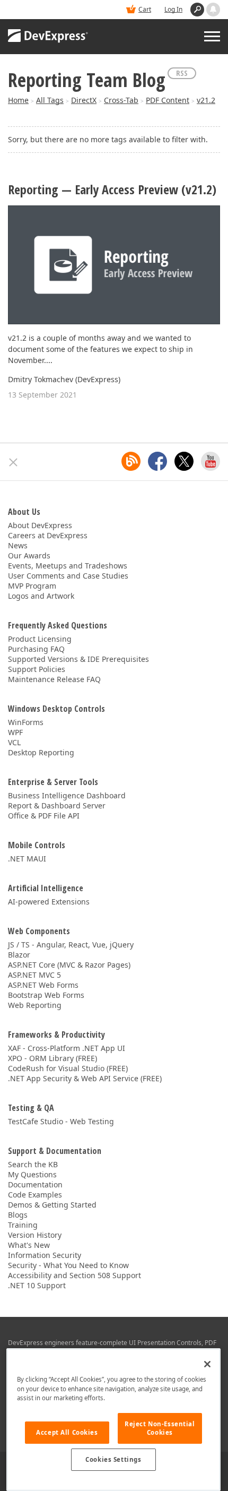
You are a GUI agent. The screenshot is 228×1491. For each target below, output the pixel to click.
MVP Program (32, 586)
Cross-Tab (121, 100)
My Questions (32, 1174)
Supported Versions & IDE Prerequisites (78, 659)
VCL (14, 742)
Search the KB (33, 1164)
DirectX (84, 100)
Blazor (19, 955)
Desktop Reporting (41, 752)
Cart (144, 9)
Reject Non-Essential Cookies (160, 1428)
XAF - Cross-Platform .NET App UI (66, 1048)
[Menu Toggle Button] (212, 36)
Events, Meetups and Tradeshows (67, 566)
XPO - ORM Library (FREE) (52, 1058)
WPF (15, 732)
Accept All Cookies (67, 1432)
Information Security (44, 1255)
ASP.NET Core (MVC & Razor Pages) (69, 965)
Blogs (18, 1215)
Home (18, 100)
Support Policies (36, 669)
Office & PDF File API (44, 816)
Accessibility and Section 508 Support (74, 1275)
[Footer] (13, 462)
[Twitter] (184, 461)
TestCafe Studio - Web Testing (61, 1121)
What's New (29, 1245)
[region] (113, 1419)
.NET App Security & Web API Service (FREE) (85, 1078)
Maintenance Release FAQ (54, 679)
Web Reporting (35, 1005)
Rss (182, 73)
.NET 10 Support (37, 1285)
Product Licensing (40, 639)
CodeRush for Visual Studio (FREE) (68, 1068)
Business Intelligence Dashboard (67, 795)
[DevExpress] (48, 36)
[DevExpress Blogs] (131, 461)
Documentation (35, 1184)
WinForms (25, 722)
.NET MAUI (27, 859)
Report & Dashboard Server (57, 805)
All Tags (50, 100)
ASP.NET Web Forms (43, 985)
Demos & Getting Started (52, 1205)
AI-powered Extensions (49, 902)
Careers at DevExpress (47, 535)
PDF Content (167, 100)
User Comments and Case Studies (68, 576)
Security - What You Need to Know (68, 1265)
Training (23, 1225)
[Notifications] (213, 9)
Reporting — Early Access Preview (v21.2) (112, 189)
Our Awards (29, 555)
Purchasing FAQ (36, 649)
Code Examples (35, 1195)
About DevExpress (40, 525)
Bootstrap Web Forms (46, 995)
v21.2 (206, 100)
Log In (173, 9)
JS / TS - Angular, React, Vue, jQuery (71, 945)
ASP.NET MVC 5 (34, 975)
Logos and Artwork (41, 596)
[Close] (207, 1364)
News (18, 545)
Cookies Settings (113, 1459)
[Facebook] (157, 461)
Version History (35, 1235)
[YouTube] (210, 461)
